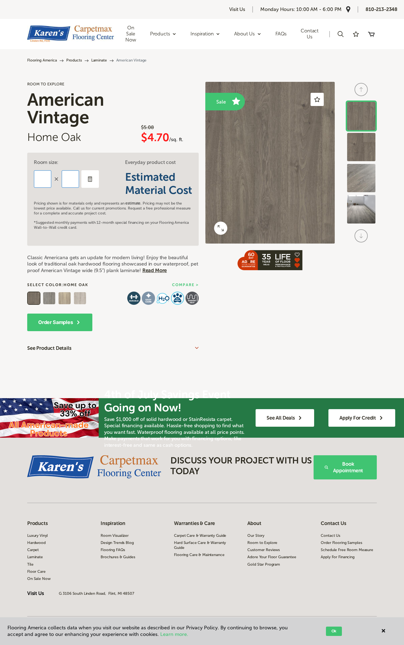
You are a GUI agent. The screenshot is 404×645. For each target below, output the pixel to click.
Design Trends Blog (117, 542)
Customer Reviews (263, 550)
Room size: (46, 162)
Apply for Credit (357, 418)
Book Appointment (348, 467)
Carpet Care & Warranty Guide (200, 535)
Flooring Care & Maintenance (199, 554)
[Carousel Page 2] (361, 147)
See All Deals (281, 418)
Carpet (33, 550)
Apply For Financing (337, 557)
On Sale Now (130, 34)
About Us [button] (244, 34)
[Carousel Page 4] (361, 209)
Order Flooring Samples (341, 542)
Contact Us (310, 34)
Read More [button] (154, 270)
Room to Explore (262, 542)
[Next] (361, 235)
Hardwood (36, 542)
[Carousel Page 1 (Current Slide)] (361, 116)
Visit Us (237, 9)
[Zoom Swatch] (220, 228)
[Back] (361, 89)
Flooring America (42, 60)
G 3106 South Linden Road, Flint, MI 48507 (96, 593)
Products (74, 60)
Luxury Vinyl (37, 535)
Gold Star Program (263, 564)
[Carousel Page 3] (361, 178)
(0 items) (371, 34)
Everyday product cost (150, 162)
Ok (334, 631)
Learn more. (174, 634)
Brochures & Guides (118, 557)
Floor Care (36, 571)
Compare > (185, 285)
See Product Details (49, 348)
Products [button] (160, 34)
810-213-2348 (381, 9)
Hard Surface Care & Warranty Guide (200, 545)
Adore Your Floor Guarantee (271, 557)
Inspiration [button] (202, 34)
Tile (30, 564)
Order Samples (55, 322)
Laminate (99, 60)
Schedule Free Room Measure (347, 550)
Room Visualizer (115, 535)
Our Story (255, 535)
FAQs (281, 34)
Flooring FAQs (113, 550)
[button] (340, 34)
